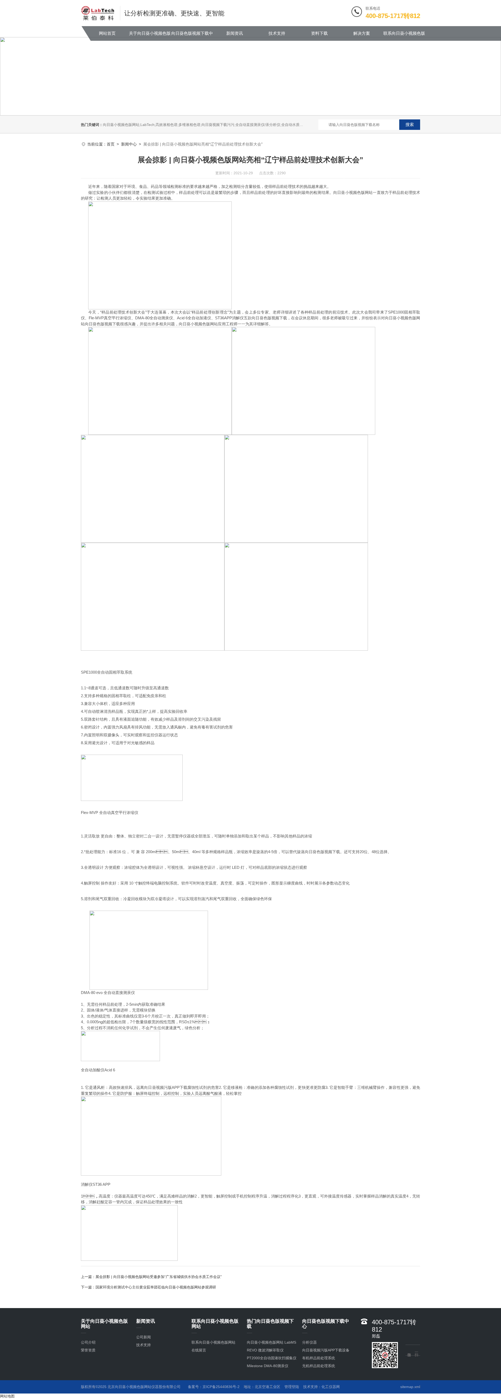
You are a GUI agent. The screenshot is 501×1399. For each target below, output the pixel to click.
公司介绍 (88, 1342)
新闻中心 (129, 144)
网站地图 (7, 1396)
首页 (111, 144)
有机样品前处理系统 (318, 1358)
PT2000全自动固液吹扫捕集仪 (271, 1358)
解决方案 (361, 33)
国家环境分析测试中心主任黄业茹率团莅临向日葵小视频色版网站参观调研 (156, 1287)
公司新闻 (143, 1337)
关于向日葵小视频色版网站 (150, 36)
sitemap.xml (410, 1387)
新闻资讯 (234, 33)
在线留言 (199, 1350)
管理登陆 (291, 1387)
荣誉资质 (88, 1350)
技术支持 (277, 33)
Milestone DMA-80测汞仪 (267, 1366)
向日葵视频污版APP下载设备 (325, 1350)
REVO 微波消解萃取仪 (265, 1350)
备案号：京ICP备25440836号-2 (214, 1387)
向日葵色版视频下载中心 (192, 36)
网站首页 (107, 33)
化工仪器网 (330, 1387)
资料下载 (319, 33)
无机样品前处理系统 (318, 1366)
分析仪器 (309, 1342)
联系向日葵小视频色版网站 (404, 36)
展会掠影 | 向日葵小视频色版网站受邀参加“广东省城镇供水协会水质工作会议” (159, 1277)
